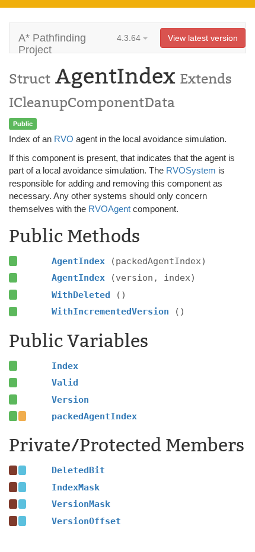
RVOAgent (109, 209)
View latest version (203, 38)
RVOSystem (191, 170)
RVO (64, 139)
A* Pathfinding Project (52, 42)
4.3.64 (130, 38)
